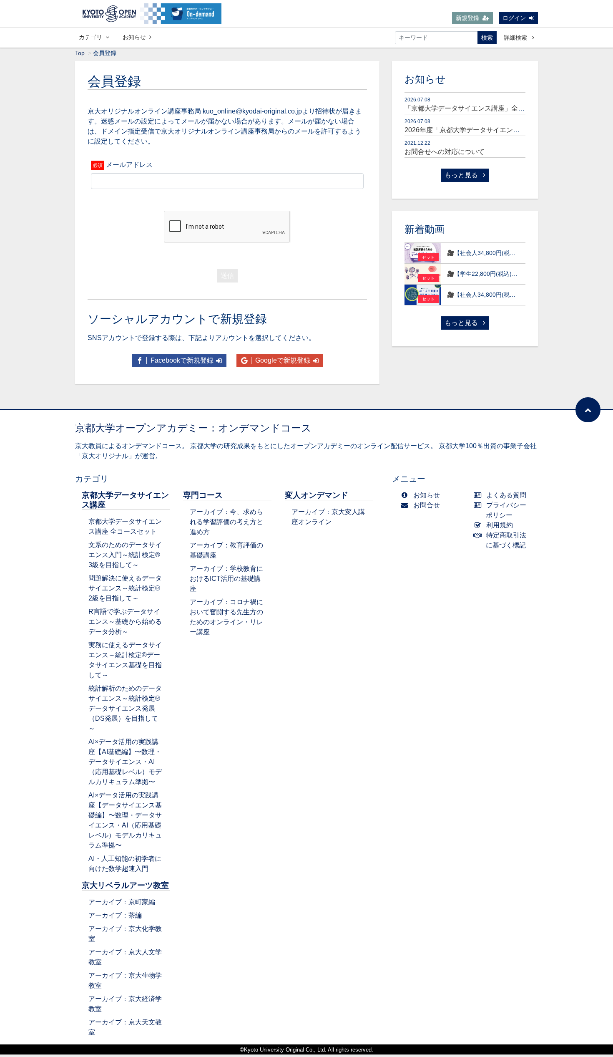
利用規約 (499, 525)
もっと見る (462, 175)
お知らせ (134, 37)
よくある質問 (506, 495)
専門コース (203, 495)
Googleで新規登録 (282, 360)
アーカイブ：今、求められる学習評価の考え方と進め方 (226, 521)
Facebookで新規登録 (181, 360)
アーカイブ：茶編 (115, 915)
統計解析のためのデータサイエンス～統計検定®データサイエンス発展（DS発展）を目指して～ (125, 708)
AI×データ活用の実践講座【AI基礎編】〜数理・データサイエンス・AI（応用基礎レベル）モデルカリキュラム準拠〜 (125, 761)
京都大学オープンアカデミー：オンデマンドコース (193, 428)
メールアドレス (129, 164)
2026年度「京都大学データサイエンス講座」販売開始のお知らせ (502, 130)
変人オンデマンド (316, 495)
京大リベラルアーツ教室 (125, 885)
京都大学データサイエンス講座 (125, 500)
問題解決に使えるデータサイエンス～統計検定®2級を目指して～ (125, 588)
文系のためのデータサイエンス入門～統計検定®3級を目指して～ (125, 554)
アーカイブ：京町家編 (121, 902)
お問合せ (426, 505)
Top (80, 53)
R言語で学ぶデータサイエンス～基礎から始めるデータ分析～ (125, 621)
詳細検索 (516, 37)
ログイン (514, 18)
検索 (487, 37)
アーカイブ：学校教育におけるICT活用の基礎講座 (226, 578)
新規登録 (467, 18)
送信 (227, 275)
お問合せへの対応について (444, 151)
